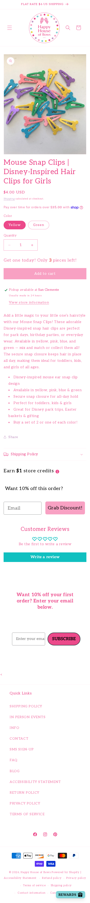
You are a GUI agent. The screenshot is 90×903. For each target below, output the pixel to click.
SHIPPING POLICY (26, 706)
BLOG (14, 771)
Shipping (9, 198)
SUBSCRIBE (64, 638)
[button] (9, 27)
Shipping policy (61, 885)
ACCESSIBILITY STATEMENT (35, 782)
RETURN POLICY (24, 793)
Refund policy (51, 878)
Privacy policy (76, 878)
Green (38, 225)
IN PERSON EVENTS (28, 717)
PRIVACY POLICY (25, 803)
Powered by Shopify (65, 872)
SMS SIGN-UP (22, 749)
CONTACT (19, 739)
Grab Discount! (65, 508)
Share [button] (13, 437)
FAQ (14, 760)
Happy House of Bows (36, 872)
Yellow (15, 225)
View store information (29, 302)
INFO (14, 728)
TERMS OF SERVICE (27, 814)
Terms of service (34, 885)
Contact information (31, 892)
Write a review (45, 557)
